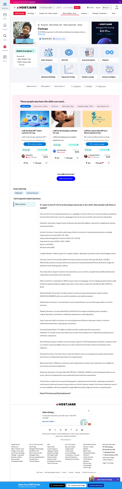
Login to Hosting (108, 463)
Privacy (64, 472)
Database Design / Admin (85, 106)
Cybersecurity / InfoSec (40, 106)
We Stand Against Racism (52, 472)
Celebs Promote (88, 457)
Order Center (69, 451)
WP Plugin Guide (52, 455)
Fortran (80, 25)
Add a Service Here (66, 179)
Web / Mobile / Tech (69, 13)
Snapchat (86, 461)
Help (113, 13)
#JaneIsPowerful (66, 477)
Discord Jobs (87, 463)
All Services (14, 447)
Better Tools (87, 451)
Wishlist (85, 449)
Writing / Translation (99, 13)
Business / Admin (16, 457)
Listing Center (69, 449)
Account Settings (70, 453)
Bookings (31, 13)
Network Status (52, 457)
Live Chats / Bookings (18, 453)
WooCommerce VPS (35, 453)
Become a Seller (70, 447)
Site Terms (40, 472)
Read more (41, 34)
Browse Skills (15, 459)
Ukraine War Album (89, 453)
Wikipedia (18, 193)
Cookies (70, 472)
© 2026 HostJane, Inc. (89, 472)
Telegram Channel (52, 451)
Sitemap (77, 472)
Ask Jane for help (104, 479)
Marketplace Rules (17, 461)
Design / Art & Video (17, 451)
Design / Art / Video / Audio (48, 13)
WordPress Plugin (52, 453)
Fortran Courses (32, 193)
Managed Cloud (34, 455)
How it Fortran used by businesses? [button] (55, 393)
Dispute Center (52, 459)
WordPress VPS (34, 451)
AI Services (54, 106)
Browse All (44, 25)
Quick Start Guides (108, 457)
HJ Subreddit (87, 465)
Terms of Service (52, 463)
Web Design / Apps (68, 106)
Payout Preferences (71, 457)
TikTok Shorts (87, 459)
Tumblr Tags (87, 467)
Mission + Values (88, 447)
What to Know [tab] (20, 204)
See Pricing (32, 447)
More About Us (66, 440)
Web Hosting (19, 13)
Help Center (51, 447)
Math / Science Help (70, 25)
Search (77, 7)
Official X (86, 455)
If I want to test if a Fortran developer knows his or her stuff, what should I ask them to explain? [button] (78, 206)
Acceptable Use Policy (54, 461)
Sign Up (98, 7)
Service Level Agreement (36, 457)
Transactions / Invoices (72, 455)
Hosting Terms (33, 459)
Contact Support (34, 461)
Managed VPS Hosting (36, 449)
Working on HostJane (72, 459)
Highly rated (25, 106)
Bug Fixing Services (103, 106)
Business (84, 13)
